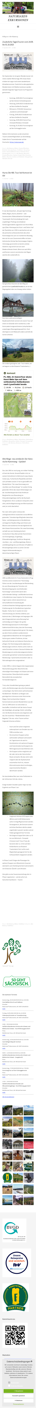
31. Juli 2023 (5, 178)
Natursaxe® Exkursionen (18, 18)
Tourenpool (22, 441)
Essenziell (15, 1383)
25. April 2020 (5, 464)
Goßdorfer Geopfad (17, 155)
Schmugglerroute (28, 156)
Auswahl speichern (18, 1395)
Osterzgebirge (27, 150)
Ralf (15, 47)
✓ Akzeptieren (18, 1391)
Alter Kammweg (10, 148)
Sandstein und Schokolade (18, 156)
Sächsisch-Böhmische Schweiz (13, 151)
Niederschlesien (22, 439)
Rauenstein (9, 156)
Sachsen (4, 151)
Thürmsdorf (4, 158)
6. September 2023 (6, 47)
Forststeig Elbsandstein (24, 148)
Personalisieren (18, 1404)
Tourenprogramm (6, 153)
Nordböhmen (20, 150)
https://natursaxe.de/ (17, 142)
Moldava (4, 156)
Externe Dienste (17, 1386)
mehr (3, 1009)
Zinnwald (10, 158)
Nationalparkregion (12, 150)
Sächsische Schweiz (24, 151)
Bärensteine (26, 153)
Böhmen (16, 148)
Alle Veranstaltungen (8, 1097)
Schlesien (18, 441)
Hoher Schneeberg (26, 155)
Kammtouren (19, 443)
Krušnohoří (4, 150)
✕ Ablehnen (18, 1400)
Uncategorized (29, 441)
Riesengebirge (12, 441)
